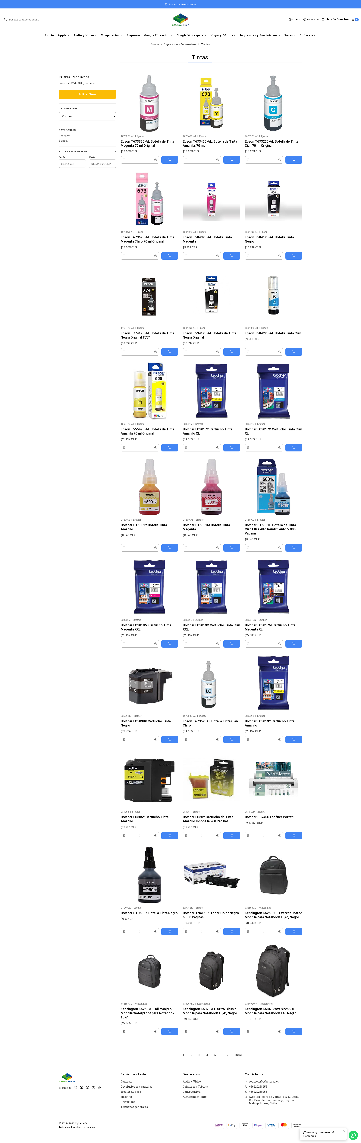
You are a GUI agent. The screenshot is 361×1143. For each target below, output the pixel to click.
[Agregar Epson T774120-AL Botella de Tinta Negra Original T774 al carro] (169, 352)
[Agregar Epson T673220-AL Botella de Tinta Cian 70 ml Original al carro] (293, 160)
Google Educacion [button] (157, 35)
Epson (63, 140)
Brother (64, 136)
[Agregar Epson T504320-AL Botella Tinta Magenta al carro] (231, 256)
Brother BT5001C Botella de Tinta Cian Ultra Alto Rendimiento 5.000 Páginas (270, 529)
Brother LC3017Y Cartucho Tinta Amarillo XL (207, 431)
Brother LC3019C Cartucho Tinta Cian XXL (211, 627)
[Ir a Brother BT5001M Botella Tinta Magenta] (211, 487)
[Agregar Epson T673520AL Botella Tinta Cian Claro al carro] (231, 739)
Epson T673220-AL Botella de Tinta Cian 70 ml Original (271, 143)
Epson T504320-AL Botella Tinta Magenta (207, 239)
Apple (62, 35)
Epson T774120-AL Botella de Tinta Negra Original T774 (147, 335)
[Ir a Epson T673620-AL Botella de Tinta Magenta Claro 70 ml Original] (149, 199)
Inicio (49, 35)
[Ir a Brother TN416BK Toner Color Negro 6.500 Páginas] (211, 875)
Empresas (133, 35)
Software (306, 35)
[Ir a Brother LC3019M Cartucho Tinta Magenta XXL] (149, 587)
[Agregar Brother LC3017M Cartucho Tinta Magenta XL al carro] (293, 644)
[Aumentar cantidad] (155, 159)
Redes (288, 35)
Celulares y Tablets (195, 1086)
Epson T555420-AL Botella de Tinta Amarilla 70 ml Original (147, 431)
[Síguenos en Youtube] (93, 1088)
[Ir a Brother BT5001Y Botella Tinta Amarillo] (149, 487)
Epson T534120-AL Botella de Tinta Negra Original (209, 335)
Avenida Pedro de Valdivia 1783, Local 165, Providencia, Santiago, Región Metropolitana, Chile (274, 1100)
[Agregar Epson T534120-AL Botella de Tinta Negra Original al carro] (231, 352)
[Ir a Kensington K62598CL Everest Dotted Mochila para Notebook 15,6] (273, 875)
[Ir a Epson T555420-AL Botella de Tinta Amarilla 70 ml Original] (149, 391)
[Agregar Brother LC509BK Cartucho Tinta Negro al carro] (169, 739)
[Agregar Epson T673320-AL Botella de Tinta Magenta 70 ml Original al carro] (169, 160)
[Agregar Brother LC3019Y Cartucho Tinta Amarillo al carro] (293, 739)
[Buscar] (5, 19)
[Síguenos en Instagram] (75, 1088)
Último (238, 1055)
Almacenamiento (195, 1096)
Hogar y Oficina (221, 35)
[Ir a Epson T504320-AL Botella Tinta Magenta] (211, 199)
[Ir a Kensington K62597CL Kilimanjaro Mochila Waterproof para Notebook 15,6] (149, 971)
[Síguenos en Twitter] (87, 1088)
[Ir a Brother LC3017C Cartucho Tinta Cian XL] (273, 391)
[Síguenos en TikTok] (99, 1088)
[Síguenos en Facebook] (81, 1088)
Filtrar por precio (73, 151)
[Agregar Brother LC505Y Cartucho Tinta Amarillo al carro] (169, 835)
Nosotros (127, 1096)
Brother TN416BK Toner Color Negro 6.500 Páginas (211, 915)
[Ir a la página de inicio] (180, 19)
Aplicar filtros (87, 94)
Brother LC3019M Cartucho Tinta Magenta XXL (146, 627)
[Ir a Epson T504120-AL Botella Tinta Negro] (273, 199)
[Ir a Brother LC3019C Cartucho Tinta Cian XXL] (211, 587)
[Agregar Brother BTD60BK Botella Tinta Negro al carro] (169, 931)
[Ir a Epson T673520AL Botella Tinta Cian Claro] (211, 683)
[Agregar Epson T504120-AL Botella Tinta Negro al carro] (293, 256)
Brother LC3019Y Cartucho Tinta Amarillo (269, 723)
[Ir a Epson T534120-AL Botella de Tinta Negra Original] (211, 295)
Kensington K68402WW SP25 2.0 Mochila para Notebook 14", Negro (271, 1011)
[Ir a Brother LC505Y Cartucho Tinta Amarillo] (149, 779)
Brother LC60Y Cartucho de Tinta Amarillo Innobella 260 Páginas (208, 819)
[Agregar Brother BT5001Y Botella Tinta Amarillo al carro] (169, 548)
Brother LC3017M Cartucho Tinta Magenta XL (270, 627)
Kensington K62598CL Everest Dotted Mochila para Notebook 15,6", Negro (273, 915)
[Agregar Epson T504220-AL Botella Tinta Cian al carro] (293, 352)
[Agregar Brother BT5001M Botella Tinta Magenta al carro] (231, 548)
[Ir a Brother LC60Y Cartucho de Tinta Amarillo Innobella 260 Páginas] (211, 779)
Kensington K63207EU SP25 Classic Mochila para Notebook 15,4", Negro (210, 1011)
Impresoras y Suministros (258, 35)
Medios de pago (131, 1091)
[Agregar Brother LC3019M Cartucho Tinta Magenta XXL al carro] (169, 644)
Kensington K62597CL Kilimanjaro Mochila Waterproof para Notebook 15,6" (147, 1013)
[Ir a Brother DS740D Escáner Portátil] (273, 779)
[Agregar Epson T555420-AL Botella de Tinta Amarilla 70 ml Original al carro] (169, 447)
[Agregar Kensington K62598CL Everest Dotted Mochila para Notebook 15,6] (293, 931)
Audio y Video (83, 35)
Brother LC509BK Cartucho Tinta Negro (146, 723)
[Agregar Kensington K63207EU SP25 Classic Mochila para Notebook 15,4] (231, 1031)
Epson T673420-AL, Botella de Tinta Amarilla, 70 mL (210, 143)
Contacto (126, 1081)
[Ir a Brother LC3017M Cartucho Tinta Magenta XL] (273, 587)
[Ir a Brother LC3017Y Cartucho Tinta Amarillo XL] (211, 391)
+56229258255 (258, 1086)
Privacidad (128, 1102)
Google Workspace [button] (190, 35)
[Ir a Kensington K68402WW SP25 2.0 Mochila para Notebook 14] (273, 971)
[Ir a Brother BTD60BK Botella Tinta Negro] (149, 875)
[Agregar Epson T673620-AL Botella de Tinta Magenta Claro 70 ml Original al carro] (169, 256)
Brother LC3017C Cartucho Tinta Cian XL (273, 431)
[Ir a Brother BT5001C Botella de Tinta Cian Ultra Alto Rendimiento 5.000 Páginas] (273, 487)
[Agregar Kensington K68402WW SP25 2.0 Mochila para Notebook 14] (293, 1031)
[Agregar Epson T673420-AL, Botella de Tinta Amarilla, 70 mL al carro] (231, 160)
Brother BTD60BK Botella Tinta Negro (149, 913)
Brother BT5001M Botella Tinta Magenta (206, 527)
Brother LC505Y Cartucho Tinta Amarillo (144, 819)
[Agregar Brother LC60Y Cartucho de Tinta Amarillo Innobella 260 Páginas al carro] (231, 835)
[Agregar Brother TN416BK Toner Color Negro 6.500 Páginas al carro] (231, 931)
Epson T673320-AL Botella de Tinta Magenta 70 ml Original (147, 143)
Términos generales (134, 1107)
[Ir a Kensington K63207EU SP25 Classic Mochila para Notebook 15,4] (211, 971)
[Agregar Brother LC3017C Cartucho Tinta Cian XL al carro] (293, 447)
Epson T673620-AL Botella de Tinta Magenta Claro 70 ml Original (147, 239)
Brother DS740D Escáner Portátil (269, 817)
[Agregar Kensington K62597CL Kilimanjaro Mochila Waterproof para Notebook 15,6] (169, 1031)
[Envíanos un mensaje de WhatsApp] (353, 1135)
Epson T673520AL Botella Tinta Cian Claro (210, 723)
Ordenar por (68, 108)
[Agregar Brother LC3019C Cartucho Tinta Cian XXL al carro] (231, 644)
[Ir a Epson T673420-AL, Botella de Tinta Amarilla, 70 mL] (211, 103)
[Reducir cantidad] (124, 159)
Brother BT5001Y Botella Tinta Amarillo (144, 527)
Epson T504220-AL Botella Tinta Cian (273, 333)
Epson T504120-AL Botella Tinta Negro (269, 239)
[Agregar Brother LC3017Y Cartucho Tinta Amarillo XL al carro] (231, 447)
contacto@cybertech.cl (264, 1081)
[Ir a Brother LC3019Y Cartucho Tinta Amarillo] (273, 683)
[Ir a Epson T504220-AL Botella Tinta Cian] (273, 295)
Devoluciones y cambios (136, 1086)
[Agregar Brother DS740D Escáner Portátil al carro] (293, 835)
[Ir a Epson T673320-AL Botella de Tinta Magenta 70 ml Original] (149, 103)
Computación (110, 35)
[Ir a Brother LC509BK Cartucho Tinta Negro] (149, 683)
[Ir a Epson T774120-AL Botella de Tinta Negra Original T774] (149, 295)
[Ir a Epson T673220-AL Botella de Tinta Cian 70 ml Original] (273, 103)
